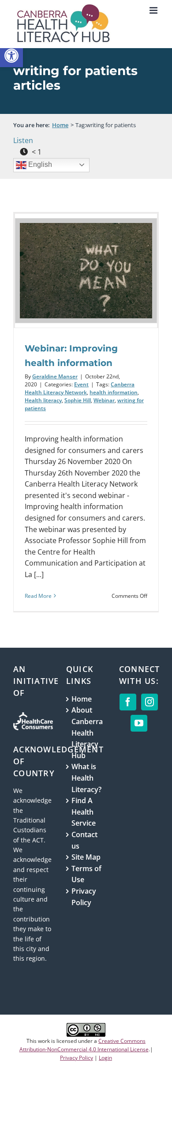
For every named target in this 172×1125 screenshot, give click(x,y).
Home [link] (81, 699)
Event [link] (81, 384)
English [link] (39, 164)
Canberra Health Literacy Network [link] (80, 388)
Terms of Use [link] (86, 874)
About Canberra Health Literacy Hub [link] (86, 732)
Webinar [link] (104, 400)
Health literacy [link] (43, 400)
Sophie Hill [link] (77, 400)
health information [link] (114, 392)
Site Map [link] (86, 857)
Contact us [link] (84, 840)
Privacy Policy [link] (83, 896)
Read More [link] (38, 596)
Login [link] (105, 1057)
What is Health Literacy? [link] (86, 778)
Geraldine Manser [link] (55, 376)
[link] (11, 55)
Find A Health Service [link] (83, 812)
